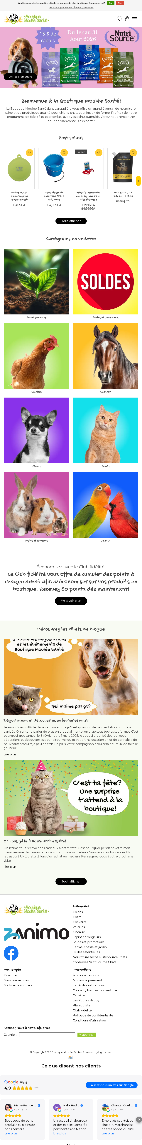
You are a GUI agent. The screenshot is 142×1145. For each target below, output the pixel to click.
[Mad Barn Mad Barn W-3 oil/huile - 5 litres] (122, 168)
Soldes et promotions (105, 317)
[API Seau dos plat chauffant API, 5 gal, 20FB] (53, 168)
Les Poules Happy (86, 1000)
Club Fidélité (82, 1010)
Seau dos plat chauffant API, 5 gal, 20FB (53, 196)
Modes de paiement (87, 980)
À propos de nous (86, 975)
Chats (105, 466)
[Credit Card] (70, 1057)
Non (120, 3)
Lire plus (10, 754)
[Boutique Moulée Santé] (26, 19)
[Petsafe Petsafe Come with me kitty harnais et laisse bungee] (88, 168)
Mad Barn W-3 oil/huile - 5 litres (123, 194)
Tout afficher (71, 221)
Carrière (79, 995)
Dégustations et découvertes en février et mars (46, 720)
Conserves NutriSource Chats (94, 962)
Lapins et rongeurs (36, 541)
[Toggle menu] (134, 18)
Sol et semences (36, 317)
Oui (110, 3)
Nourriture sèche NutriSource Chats (100, 957)
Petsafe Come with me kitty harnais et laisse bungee (88, 196)
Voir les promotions (20, 76)
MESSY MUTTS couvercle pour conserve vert (19, 196)
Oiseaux (106, 541)
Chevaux (105, 392)
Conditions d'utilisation (89, 1020)
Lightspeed (105, 1052)
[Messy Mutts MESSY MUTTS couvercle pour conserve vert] (19, 168)
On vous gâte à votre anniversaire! (35, 841)
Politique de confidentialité (93, 1015)
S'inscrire (10, 975)
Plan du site (81, 1005)
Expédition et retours (88, 985)
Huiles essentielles (86, 952)
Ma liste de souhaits (18, 985)
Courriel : (10, 1034)
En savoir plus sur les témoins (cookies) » (72, 7)
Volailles (36, 392)
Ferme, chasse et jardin (90, 947)
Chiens (36, 466)
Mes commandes (16, 980)
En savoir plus (71, 601)
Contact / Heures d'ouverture (95, 990)
